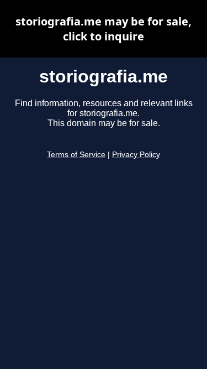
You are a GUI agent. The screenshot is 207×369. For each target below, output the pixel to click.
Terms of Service (76, 154)
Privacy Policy (136, 154)
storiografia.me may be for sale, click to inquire (103, 29)
